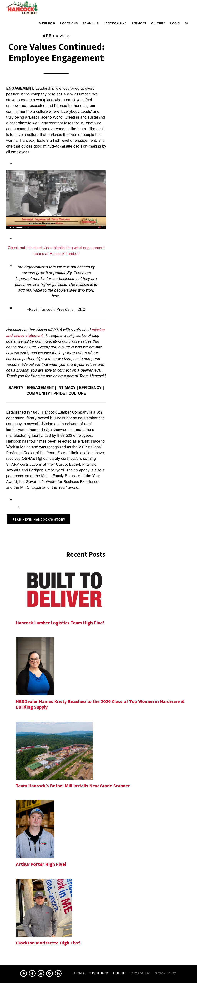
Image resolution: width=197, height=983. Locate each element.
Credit (119, 973)
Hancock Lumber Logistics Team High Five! (60, 623)
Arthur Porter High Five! (41, 864)
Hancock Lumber (40, 7)
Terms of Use (140, 973)
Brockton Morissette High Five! (48, 943)
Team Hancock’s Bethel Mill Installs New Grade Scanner (73, 786)
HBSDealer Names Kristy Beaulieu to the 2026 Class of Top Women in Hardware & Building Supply (100, 704)
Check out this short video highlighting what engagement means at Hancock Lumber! (56, 250)
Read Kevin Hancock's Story (38, 519)
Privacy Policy (165, 973)
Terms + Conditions (90, 973)
